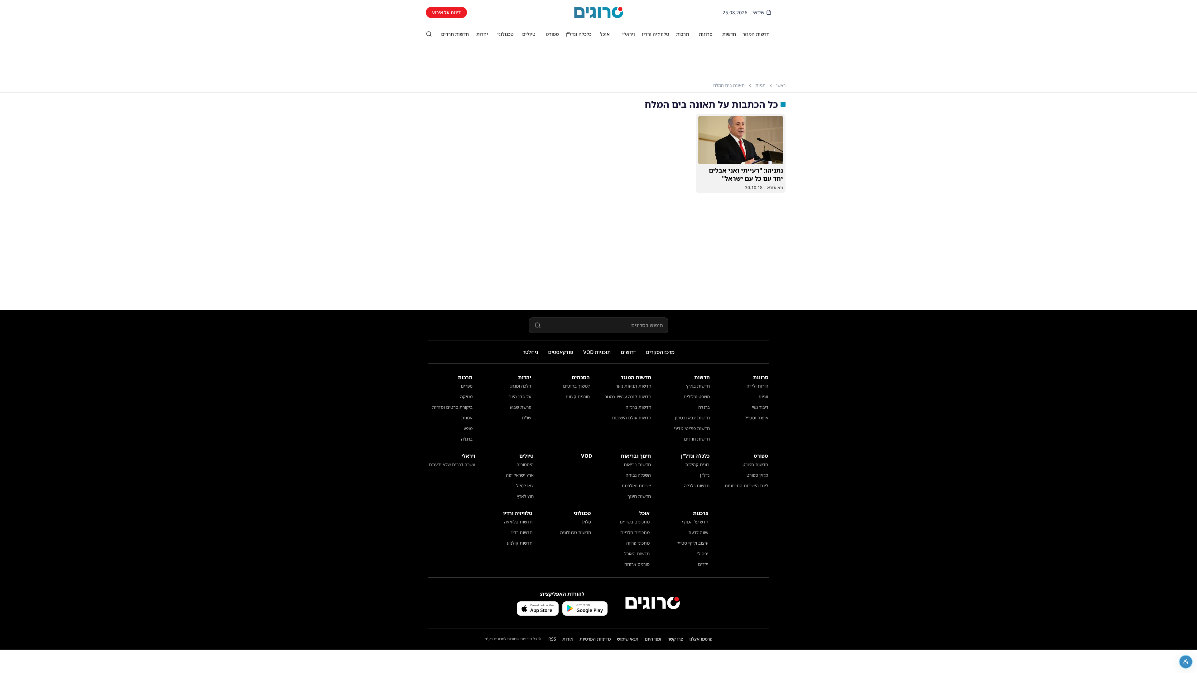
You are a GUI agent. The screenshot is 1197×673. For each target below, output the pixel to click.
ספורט (552, 34)
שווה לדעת (698, 532)
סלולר (585, 522)
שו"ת (526, 418)
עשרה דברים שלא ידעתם (452, 464)
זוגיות (763, 396)
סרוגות (706, 34)
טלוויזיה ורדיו (655, 34)
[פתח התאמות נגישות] (1186, 662)
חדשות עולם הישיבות (631, 418)
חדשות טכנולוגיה (575, 532)
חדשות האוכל (637, 553)
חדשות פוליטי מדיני (692, 428)
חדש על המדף (695, 522)
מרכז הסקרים (660, 352)
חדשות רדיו (521, 532)
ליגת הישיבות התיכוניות (746, 486)
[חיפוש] (429, 34)
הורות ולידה (757, 386)
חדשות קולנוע (519, 543)
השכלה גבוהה (638, 475)
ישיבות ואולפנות (636, 486)
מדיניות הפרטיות (595, 639)
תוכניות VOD (597, 352)
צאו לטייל (525, 486)
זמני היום (653, 639)
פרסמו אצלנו (701, 639)
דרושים (628, 352)
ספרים (467, 386)
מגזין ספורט (757, 475)
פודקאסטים (560, 352)
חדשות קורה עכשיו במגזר (628, 396)
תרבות (682, 34)
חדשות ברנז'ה (638, 407)
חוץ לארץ (525, 496)
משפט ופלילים (697, 396)
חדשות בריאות (637, 464)
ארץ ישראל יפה (520, 475)
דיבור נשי (760, 407)
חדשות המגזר (756, 34)
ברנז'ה (704, 407)
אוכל (605, 34)
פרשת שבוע (520, 407)
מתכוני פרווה (638, 543)
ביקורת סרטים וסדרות (452, 407)
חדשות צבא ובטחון (692, 418)
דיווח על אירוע (446, 12)
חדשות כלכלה (696, 486)
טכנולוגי (505, 34)
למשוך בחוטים (576, 386)
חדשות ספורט (755, 464)
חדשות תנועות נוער (633, 386)
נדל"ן (704, 475)
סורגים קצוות (577, 396)
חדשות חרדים (455, 34)
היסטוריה (525, 464)
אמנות (467, 418)
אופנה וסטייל (756, 418)
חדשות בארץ (698, 386)
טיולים (529, 34)
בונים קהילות (697, 464)
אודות (567, 639)
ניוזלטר (530, 352)
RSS (552, 639)
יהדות (482, 34)
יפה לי (702, 553)
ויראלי (628, 34)
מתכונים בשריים (635, 522)
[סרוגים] (652, 603)
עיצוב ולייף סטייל (692, 543)
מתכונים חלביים (635, 532)
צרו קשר (675, 639)
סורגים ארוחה (637, 564)
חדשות (729, 34)
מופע (468, 428)
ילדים (703, 564)
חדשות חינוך (639, 496)
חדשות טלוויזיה (518, 522)
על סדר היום (519, 396)
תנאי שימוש (627, 639)
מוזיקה (466, 396)
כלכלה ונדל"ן (578, 34)
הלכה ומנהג (520, 386)
